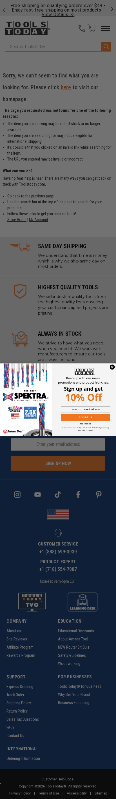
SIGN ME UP (85, 417)
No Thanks (85, 423)
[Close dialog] (112, 367)
